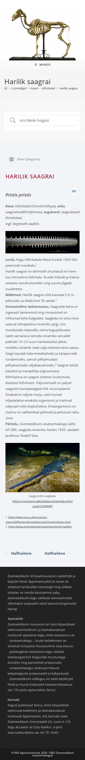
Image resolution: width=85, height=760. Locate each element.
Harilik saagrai (68, 88)
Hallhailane (21, 553)
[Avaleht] (5, 88)
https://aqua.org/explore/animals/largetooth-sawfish (40, 526)
